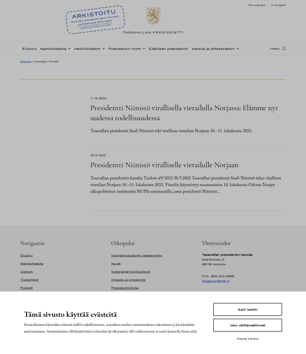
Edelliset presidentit (168, 48)
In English (278, 5)
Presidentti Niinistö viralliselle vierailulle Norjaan (164, 164)
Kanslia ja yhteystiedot (213, 48)
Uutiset (26, 272)
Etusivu (29, 48)
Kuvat (116, 263)
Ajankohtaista (53, 48)
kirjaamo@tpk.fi (216, 281)
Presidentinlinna (124, 288)
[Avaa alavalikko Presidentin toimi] (143, 48)
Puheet (26, 288)
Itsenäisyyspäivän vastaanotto (136, 255)
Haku (275, 48)
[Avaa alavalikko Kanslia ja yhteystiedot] (237, 48)
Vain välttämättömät (247, 325)
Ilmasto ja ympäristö (128, 280)
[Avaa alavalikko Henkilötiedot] (102, 48)
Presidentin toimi (124, 48)
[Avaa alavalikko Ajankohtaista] (68, 48)
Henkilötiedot (87, 48)
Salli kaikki (247, 309)
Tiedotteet (29, 280)
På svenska (256, 5)
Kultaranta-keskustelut (130, 272)
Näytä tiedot (248, 338)
